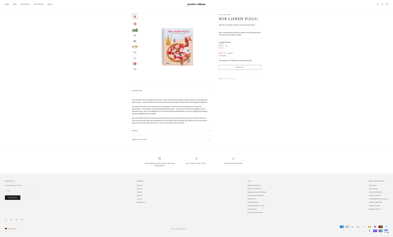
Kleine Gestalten (225, 14)
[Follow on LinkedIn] (22, 220)
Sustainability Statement (255, 195)
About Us (140, 185)
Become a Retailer (375, 195)
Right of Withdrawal (253, 185)
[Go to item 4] (135, 35)
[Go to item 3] (135, 30)
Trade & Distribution (375, 192)
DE (221, 46)
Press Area (372, 185)
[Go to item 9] (135, 63)
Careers (139, 189)
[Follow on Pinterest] (17, 220)
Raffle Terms (251, 199)
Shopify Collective (375, 209)
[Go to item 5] (135, 41)
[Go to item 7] (135, 52)
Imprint (139, 195)
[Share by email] (233, 78)
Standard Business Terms (255, 206)
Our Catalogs (373, 189)
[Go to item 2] (135, 23)
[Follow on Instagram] (11, 220)
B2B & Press (38, 4)
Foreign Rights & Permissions (378, 199)
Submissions (141, 202)
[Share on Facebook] (225, 78)
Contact (139, 192)
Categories (25, 4)
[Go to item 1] (135, 16)
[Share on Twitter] (228, 78)
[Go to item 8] (135, 58)
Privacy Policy (252, 209)
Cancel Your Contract (254, 189)
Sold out (240, 67)
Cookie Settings (252, 202)
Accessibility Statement (255, 212)
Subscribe (12, 197)
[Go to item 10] (135, 69)
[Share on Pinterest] (231, 78)
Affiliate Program (374, 206)
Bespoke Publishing (375, 202)
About (49, 4)
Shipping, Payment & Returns (257, 192)
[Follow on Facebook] (6, 220)
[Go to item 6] (135, 47)
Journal (139, 199)
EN (226, 46)
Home (7, 4)
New (15, 4)
